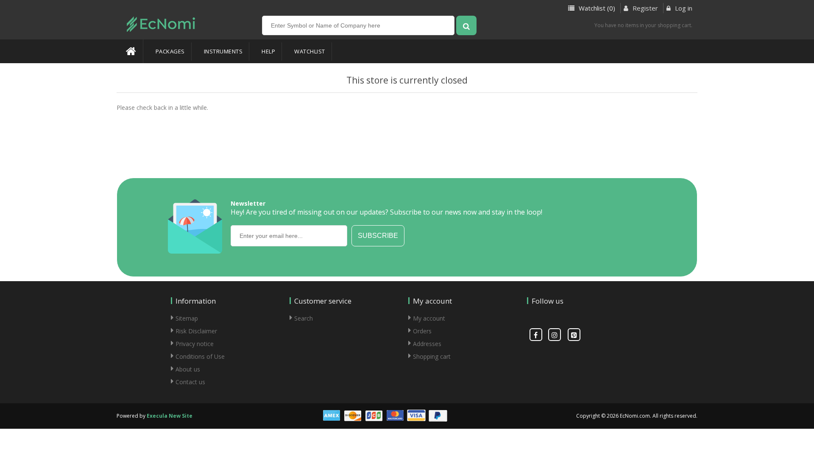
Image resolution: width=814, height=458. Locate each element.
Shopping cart (432, 356)
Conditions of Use (200, 356)
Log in (682, 8)
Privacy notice (195, 344)
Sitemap (187, 318)
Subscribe (378, 235)
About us (188, 369)
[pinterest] (574, 334)
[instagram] (554, 334)
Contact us (190, 382)
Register (644, 8)
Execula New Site (169, 415)
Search (303, 318)
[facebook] (536, 334)
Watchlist (309, 51)
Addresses (427, 344)
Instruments (223, 51)
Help (268, 51)
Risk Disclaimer (196, 331)
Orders (422, 331)
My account (429, 318)
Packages (170, 51)
